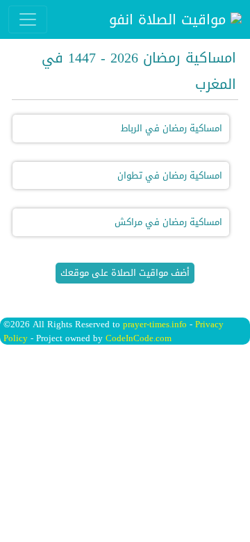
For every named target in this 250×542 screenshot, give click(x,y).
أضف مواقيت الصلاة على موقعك (125, 272)
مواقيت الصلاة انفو (170, 19)
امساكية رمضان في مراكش (168, 222)
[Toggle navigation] (27, 19)
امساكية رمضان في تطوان (169, 175)
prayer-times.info (155, 324)
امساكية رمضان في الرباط (171, 128)
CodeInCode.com (139, 338)
